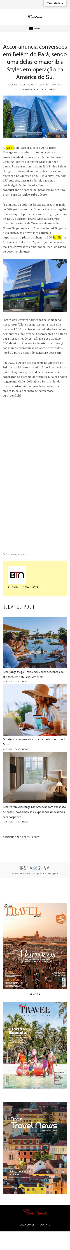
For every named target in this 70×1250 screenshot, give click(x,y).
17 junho (43, 85)
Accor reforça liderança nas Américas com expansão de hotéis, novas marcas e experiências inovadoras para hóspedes (34, 812)
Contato (45, 1224)
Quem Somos (27, 1224)
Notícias (19, 89)
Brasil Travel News (22, 85)
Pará (25, 554)
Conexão (57, 85)
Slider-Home (32, 89)
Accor (10, 148)
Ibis (20, 554)
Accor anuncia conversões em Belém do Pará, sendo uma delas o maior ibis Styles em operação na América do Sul (35, 61)
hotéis (57, 237)
